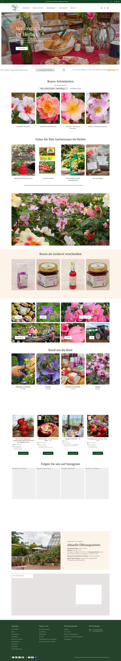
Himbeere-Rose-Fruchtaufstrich (97, 293)
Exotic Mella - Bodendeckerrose (48, 126)
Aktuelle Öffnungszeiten (88, 599)
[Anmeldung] (104, 8)
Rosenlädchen (42, 634)
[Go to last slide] (2, 1)
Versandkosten (67, 639)
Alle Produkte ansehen (60, 85)
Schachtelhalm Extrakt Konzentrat (23, 178)
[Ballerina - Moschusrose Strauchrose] (98, 108)
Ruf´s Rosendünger (98, 178)
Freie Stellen (67, 632)
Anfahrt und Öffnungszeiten (71, 634)
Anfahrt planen (85, 597)
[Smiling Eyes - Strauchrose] (23, 108)
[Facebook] (114, 1)
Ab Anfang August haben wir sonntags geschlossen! (56, 1)
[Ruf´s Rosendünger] (98, 160)
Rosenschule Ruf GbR (83, 657)
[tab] (57, 63)
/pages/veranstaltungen (7, 13)
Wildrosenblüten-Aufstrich (48, 293)
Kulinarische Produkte (17, 639)
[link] (66, 85)
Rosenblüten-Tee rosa (23, 293)
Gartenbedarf (42, 632)
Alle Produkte (14, 629)
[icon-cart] (107, 8)
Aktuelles (66, 629)
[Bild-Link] (23, 312)
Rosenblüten (14, 644)
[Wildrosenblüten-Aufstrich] (48, 274)
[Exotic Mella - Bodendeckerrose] (48, 108)
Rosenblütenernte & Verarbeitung (47, 639)
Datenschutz (93, 657)
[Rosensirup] (73, 274)
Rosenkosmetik (15, 641)
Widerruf (99, 657)
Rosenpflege (14, 636)
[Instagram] (116, 1)
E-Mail (38, 513)
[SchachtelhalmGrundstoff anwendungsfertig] (73, 160)
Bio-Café (41, 636)
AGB (102, 657)
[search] (101, 8)
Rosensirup (73, 293)
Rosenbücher (14, 646)
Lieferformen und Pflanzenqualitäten (73, 636)
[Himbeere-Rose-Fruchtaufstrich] (98, 274)
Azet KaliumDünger (48, 178)
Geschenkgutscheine (16, 649)
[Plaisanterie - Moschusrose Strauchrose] (73, 108)
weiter (99, 242)
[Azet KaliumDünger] (48, 160)
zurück (92, 242)
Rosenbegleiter (15, 634)
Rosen (12, 632)
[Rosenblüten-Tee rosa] (23, 274)
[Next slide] (111, 1)
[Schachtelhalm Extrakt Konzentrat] (23, 160)
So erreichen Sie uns (98, 631)
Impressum (107, 657)
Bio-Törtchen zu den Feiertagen (47, 641)
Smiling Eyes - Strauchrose (23, 126)
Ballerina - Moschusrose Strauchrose (97, 126)
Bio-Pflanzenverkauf (44, 629)
